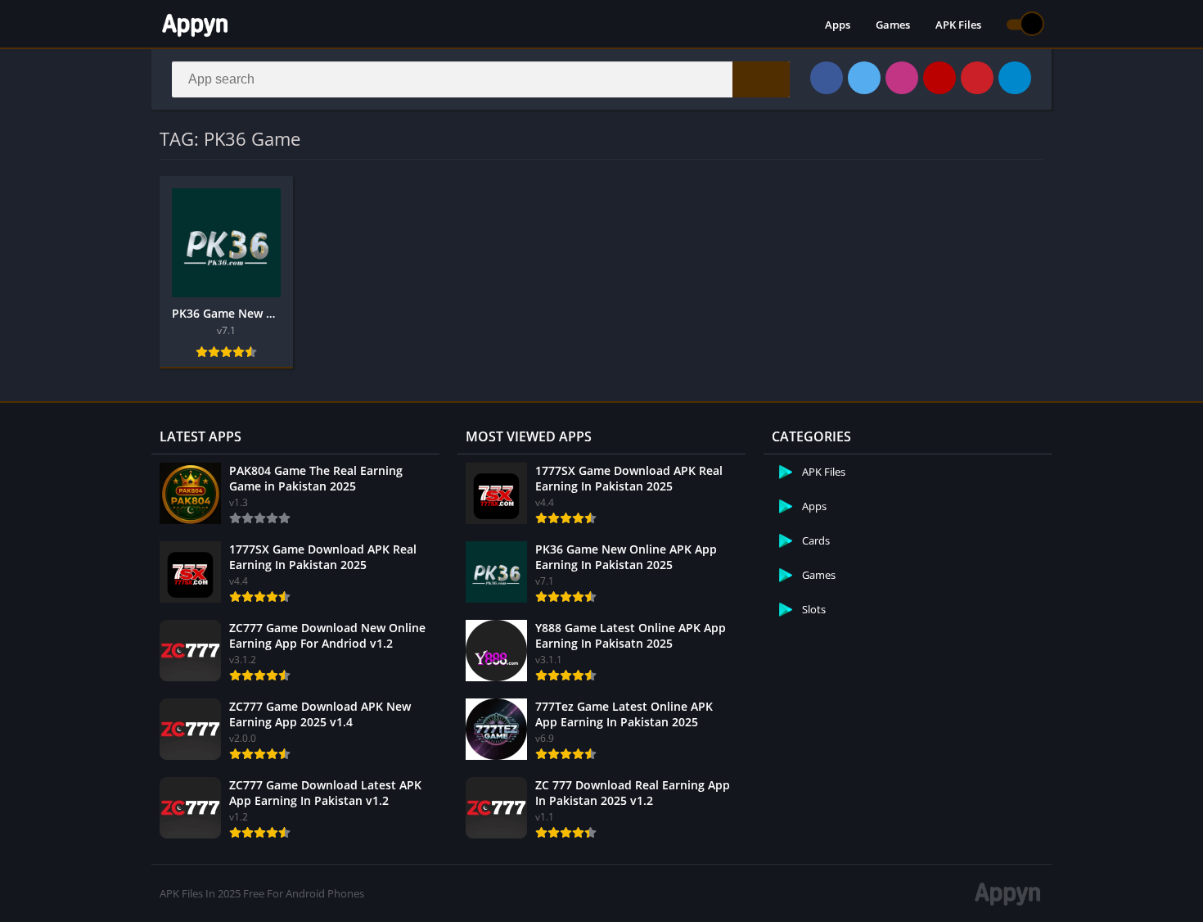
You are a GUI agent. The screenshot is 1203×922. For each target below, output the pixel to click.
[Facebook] (826, 77)
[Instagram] (901, 77)
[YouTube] (939, 77)
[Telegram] (1014, 77)
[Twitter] (864, 77)
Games (893, 24)
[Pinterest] (977, 77)
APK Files (958, 24)
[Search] (761, 79)
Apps (837, 24)
